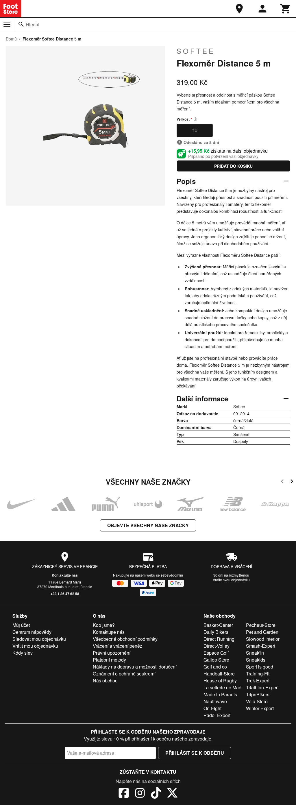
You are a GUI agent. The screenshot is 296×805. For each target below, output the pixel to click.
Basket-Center (218, 625)
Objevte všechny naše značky (148, 525)
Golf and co (215, 666)
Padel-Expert (217, 715)
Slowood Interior (263, 639)
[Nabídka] (7, 25)
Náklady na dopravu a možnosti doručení (135, 666)
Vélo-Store (257, 701)
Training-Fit (257, 673)
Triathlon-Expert (262, 687)
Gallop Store (216, 659)
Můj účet (21, 625)
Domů (11, 39)
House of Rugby (220, 680)
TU (194, 130)
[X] (172, 793)
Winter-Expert (260, 708)
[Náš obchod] (239, 8)
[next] (292, 482)
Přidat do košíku (233, 166)
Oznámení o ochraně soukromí (124, 673)
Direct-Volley (217, 645)
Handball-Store (219, 673)
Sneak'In (255, 652)
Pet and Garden (262, 632)
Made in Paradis (220, 694)
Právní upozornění (111, 652)
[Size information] (195, 119)
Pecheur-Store (260, 625)
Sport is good (259, 666)
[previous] (282, 482)
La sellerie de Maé (222, 687)
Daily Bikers (216, 632)
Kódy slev (22, 652)
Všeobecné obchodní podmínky (125, 639)
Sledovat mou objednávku (39, 639)
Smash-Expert (260, 645)
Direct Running (219, 639)
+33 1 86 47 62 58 (65, 593)
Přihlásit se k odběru (194, 752)
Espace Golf (216, 652)
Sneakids (255, 659)
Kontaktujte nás (65, 575)
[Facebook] (124, 793)
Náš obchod (105, 680)
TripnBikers (257, 694)
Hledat (32, 24)
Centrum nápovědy (31, 632)
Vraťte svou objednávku (231, 579)
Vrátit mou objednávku (35, 645)
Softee (196, 51)
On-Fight (212, 708)
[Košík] (285, 8)
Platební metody (109, 659)
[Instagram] (140, 793)
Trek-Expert (257, 680)
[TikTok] (156, 793)
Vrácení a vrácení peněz (117, 645)
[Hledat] (21, 24)
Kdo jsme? (104, 625)
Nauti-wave (215, 701)
